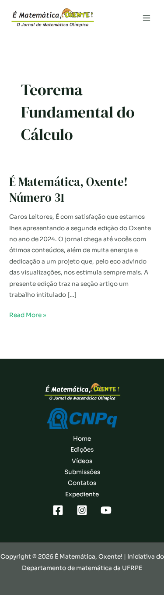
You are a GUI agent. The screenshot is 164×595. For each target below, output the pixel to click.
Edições (82, 449)
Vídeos (82, 461)
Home (82, 438)
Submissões (82, 472)
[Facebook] (57, 510)
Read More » (27, 316)
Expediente (82, 494)
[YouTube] (106, 510)
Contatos (82, 483)
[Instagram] (82, 510)
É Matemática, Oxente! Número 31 (68, 190)
